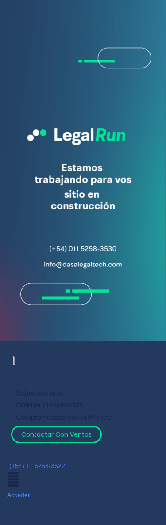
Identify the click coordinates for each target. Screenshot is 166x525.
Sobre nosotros (40, 393)
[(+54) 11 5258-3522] (13, 452)
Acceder (18, 494)
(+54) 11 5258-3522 (37, 465)
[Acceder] (13, 479)
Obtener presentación (50, 405)
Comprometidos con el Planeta (64, 417)
